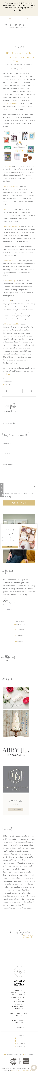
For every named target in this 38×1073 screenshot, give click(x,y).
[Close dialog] (36, 524)
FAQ (19, 999)
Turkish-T (7, 301)
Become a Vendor (19, 1011)
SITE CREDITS (30, 1070)
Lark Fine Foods (10, 261)
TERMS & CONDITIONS (18, 1070)
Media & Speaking (19, 1006)
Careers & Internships (19, 1013)
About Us (19, 990)
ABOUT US (9, 609)
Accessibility (19, 1027)
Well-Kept (8, 209)
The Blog (18, 1015)
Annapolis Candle (11, 186)
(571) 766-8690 (29, 1054)
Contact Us (18, 1025)
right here (6, 374)
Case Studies (19, 1001)
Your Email (7, 454)
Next (27, 391)
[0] (27, 18)
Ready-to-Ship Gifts (19, 992)
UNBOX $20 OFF (9, 546)
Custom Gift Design (19, 997)
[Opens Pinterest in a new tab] (20, 1043)
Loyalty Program (19, 1020)
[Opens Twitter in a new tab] (18, 384)
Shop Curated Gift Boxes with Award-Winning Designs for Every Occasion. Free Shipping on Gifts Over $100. (19, 6)
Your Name (7, 443)
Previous (12, 391)
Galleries (19, 1004)
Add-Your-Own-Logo (19, 994)
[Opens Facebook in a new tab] (18, 381)
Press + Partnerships (19, 1018)
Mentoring (19, 1008)
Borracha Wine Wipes (12, 226)
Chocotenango (10, 281)
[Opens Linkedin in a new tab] (20, 1046)
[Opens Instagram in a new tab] (20, 1038)
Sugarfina (7, 166)
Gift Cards (19, 1022)
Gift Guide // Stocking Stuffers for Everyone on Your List (19, 57)
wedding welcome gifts (11, 103)
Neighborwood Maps (12, 324)
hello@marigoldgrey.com (14, 1054)
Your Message (8, 464)
